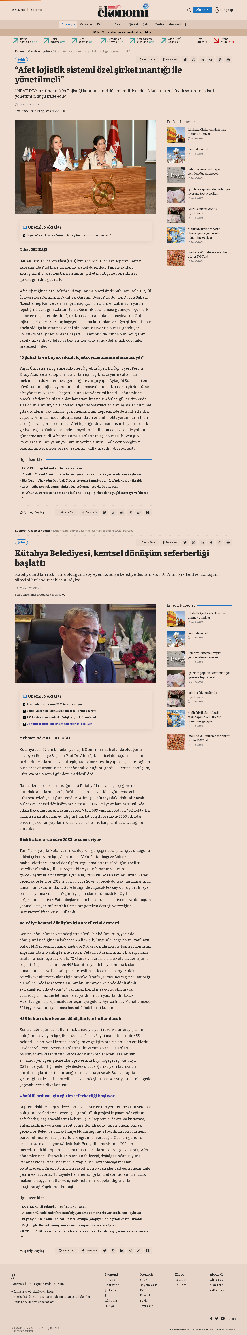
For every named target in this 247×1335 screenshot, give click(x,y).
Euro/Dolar (114, 39)
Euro (81, 39)
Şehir (46, 51)
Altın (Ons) (174, 39)
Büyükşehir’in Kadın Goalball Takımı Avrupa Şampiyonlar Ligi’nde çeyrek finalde (82, 480)
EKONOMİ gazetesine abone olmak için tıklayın (123, 32)
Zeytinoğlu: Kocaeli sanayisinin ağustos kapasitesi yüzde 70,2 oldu (70, 486)
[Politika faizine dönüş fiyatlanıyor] (176, 215)
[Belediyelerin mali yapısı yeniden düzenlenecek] (176, 175)
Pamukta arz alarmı (201, 149)
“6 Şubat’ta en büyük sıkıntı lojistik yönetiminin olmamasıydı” (68, 235)
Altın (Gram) (144, 39)
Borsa (23, 39)
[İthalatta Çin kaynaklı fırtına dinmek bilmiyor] (176, 135)
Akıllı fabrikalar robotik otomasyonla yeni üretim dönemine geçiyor (205, 233)
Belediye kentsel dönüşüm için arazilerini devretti (61, 710)
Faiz (199, 39)
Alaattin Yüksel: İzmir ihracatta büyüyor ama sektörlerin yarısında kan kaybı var (81, 474)
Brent (224, 39)
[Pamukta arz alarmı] (176, 155)
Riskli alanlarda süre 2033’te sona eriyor (54, 704)
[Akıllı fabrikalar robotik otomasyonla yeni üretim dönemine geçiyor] (176, 235)
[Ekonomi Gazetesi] (123, 10)
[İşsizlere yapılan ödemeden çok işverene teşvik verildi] (176, 195)
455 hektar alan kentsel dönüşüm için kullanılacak (62, 717)
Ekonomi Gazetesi (27, 51)
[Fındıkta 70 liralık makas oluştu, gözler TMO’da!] (176, 258)
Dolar (54, 39)
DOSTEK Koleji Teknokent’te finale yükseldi (54, 468)
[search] (189, 10)
